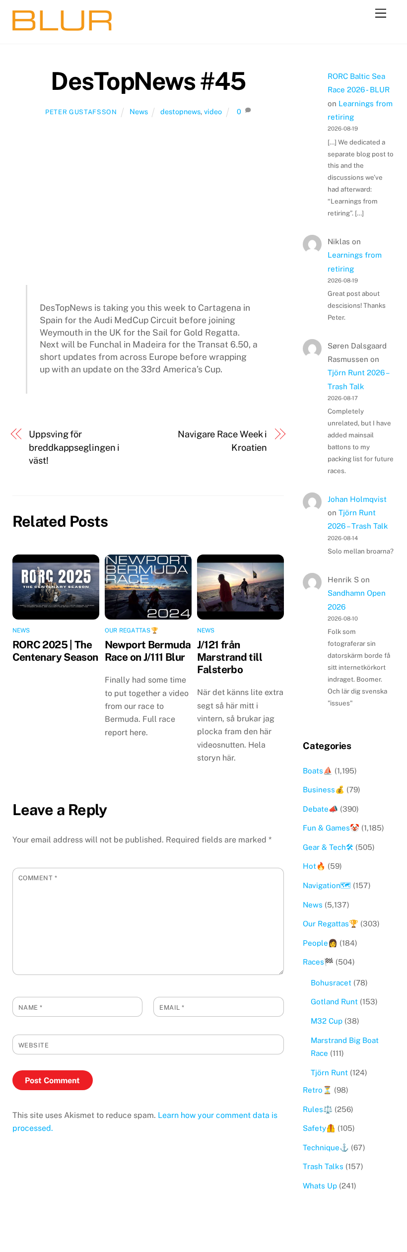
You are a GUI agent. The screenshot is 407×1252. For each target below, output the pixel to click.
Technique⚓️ (326, 1147)
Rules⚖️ (318, 1109)
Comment (38, 878)
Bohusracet (331, 982)
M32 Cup (326, 1021)
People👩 (320, 943)
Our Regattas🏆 (131, 630)
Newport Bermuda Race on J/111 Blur (148, 650)
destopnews (180, 111)
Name (30, 1007)
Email (172, 1007)
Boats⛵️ (318, 770)
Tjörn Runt (329, 1072)
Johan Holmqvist (357, 499)
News (139, 111)
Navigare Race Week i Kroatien (222, 440)
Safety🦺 (319, 1128)
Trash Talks (323, 1166)
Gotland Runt (334, 1001)
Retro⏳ (317, 1090)
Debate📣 (320, 809)
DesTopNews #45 (148, 81)
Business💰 (323, 789)
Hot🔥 (314, 866)
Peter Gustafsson (81, 112)
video (213, 111)
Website (33, 1045)
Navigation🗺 (327, 885)
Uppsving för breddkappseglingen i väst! (74, 447)
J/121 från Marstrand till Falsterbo (229, 657)
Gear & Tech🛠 (328, 847)
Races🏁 (318, 962)
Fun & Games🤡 (331, 828)
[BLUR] (62, 26)
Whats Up (320, 1186)
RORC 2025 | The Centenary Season (55, 650)
